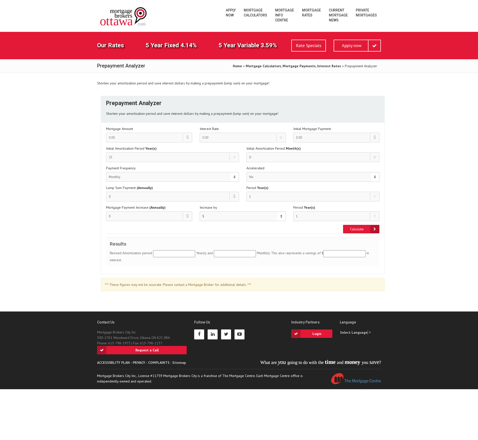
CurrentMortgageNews (338, 15)
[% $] (243, 216)
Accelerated (255, 168)
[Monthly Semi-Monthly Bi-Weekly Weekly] (172, 177)
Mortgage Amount (119, 128)
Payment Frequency (121, 168)
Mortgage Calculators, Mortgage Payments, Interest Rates (293, 66)
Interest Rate (209, 128)
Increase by (208, 207)
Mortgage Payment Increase (136, 207)
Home (237, 66)
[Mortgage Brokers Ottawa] (123, 16)
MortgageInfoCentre (284, 15)
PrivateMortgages (366, 12)
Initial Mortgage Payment (312, 128)
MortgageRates (311, 12)
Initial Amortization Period (131, 148)
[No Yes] (312, 177)
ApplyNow (231, 12)
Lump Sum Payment (129, 188)
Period (257, 188)
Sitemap (179, 362)
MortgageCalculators (255, 12)
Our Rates (110, 45)
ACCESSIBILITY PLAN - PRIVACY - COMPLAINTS (133, 362)
